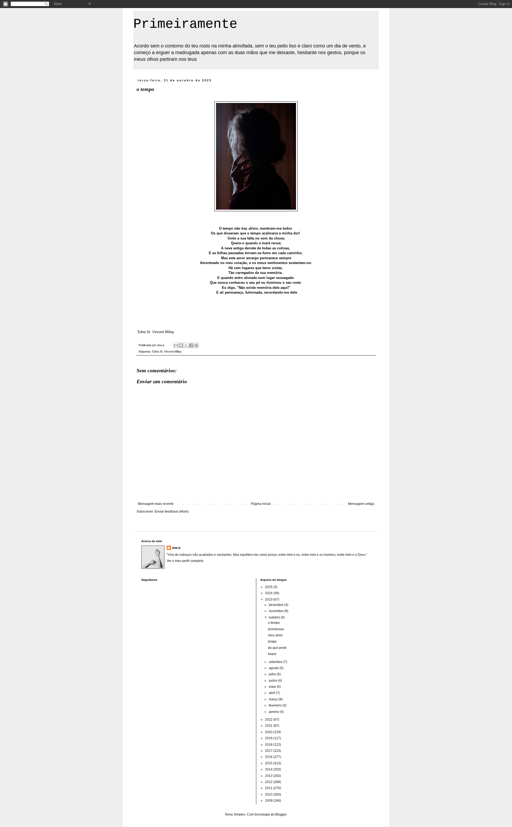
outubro (275, 617)
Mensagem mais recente (156, 504)
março (274, 699)
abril (272, 693)
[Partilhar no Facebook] (191, 345)
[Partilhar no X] (186, 345)
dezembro (276, 605)
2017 (269, 751)
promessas (276, 629)
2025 (269, 587)
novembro (276, 611)
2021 (269, 726)
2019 (269, 738)
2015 (269, 763)
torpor (272, 654)
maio (273, 687)
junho (273, 680)
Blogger (280, 814)
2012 (269, 782)
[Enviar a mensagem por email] (176, 345)
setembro (276, 662)
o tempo (274, 623)
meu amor (275, 635)
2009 (269, 800)
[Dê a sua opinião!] (181, 345)
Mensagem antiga (361, 504)
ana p (176, 548)
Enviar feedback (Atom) (172, 511)
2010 (269, 794)
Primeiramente (185, 24)
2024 (269, 593)
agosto (274, 668)
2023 (269, 599)
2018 (269, 744)
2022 (269, 719)
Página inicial (261, 504)
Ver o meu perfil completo (185, 561)
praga (272, 641)
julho (273, 674)
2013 (269, 776)
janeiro (274, 712)
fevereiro (275, 705)
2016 (269, 757)
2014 (269, 769)
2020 (269, 732)
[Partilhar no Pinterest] (196, 345)
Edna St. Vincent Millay (167, 351)
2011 (269, 788)
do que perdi (277, 648)
